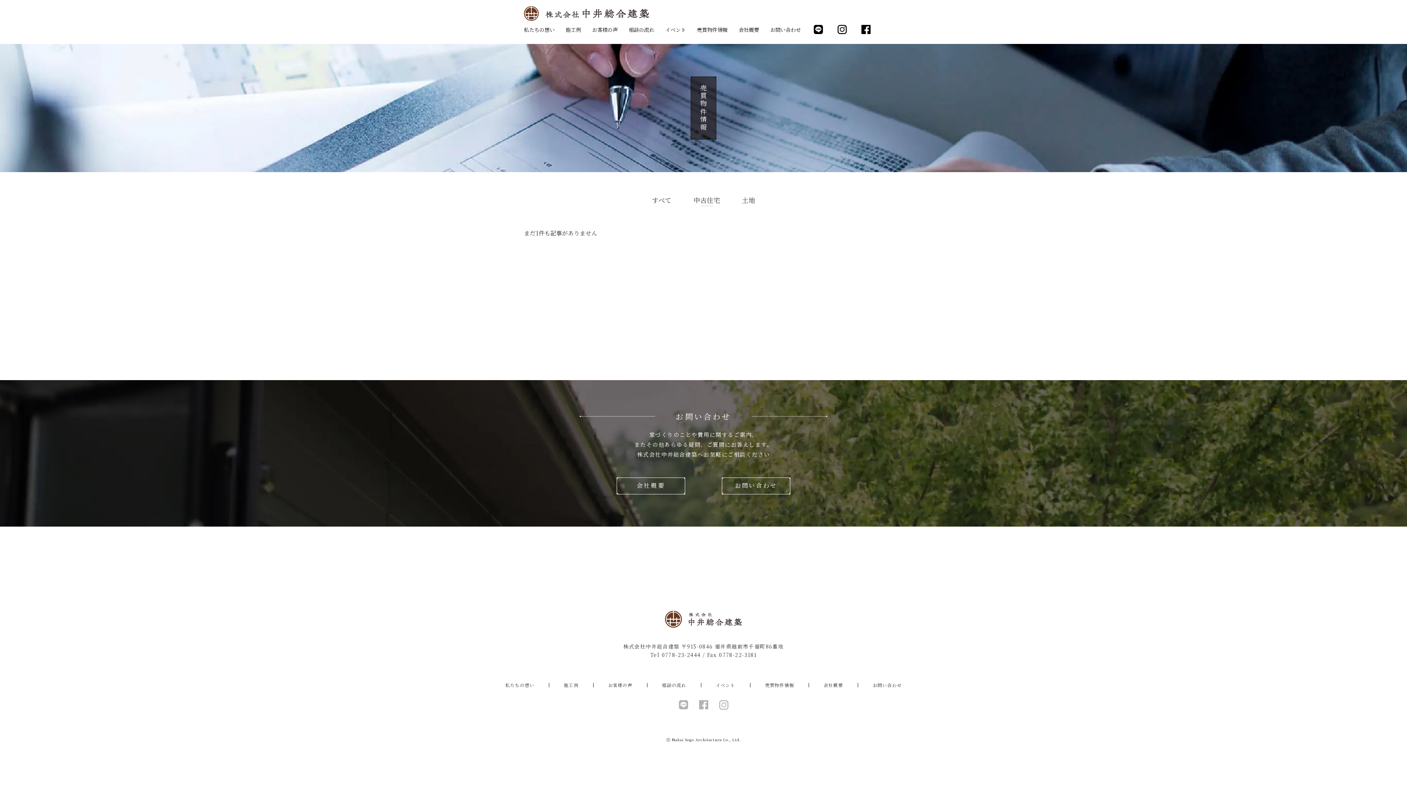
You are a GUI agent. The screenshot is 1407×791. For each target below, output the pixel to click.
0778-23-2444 (681, 654)
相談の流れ (641, 29)
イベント (675, 29)
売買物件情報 (712, 29)
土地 (748, 200)
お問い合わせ (785, 29)
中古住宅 (707, 200)
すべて (662, 200)
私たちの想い (539, 29)
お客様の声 (605, 29)
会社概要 (749, 29)
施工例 (573, 29)
